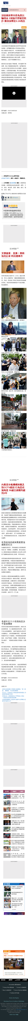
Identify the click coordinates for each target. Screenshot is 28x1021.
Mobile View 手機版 (14, 1014)
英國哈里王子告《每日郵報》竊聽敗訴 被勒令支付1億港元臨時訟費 (17, 822)
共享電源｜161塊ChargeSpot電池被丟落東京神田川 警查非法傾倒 (17, 855)
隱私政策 (12, 987)
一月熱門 (21, 791)
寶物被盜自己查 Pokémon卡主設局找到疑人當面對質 (18, 803)
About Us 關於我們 (7, 990)
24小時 (7, 791)
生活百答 (12, 183)
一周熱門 (14, 791)
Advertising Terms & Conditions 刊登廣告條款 (14, 1001)
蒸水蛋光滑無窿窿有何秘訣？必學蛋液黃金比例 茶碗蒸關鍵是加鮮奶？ (17, 816)
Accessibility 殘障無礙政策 (15, 984)
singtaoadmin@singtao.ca (21, 1009)
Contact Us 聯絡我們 (21, 987)
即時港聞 (8, 6)
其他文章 (4, 10)
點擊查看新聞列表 (14, 10)
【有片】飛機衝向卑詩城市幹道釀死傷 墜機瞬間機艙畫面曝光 (17, 829)
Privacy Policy (6, 987)
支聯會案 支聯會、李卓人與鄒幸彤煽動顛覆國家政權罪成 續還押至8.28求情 (17, 835)
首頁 (4, 6)
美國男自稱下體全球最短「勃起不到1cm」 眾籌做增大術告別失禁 (17, 849)
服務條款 (25, 990)
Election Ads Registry (14, 998)
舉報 (24, 27)
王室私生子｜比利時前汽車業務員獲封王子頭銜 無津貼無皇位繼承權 (17, 809)
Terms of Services (18, 990)
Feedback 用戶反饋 (14, 993)
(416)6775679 (5, 178)
